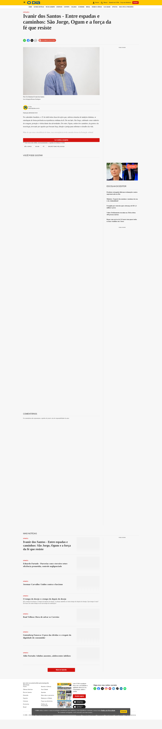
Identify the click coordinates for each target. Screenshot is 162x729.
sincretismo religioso (56, 146)
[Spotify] (124, 688)
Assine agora (79, 696)
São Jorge (28, 146)
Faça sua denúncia (125, 2)
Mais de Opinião (61, 670)
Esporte (66, 7)
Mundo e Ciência (97, 7)
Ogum (37, 146)
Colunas (73, 7)
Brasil (88, 7)
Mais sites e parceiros (47, 695)
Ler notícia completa (61, 140)
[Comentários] (35, 40)
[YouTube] (109, 688)
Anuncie (78, 715)
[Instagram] (106, 688)
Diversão (59, 7)
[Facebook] (98, 688)
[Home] (33, 4)
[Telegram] (113, 688)
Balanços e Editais (46, 698)
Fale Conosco (109, 715)
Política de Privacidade (44, 704)
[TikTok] (117, 688)
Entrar (97, 2)
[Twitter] (102, 688)
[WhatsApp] (94, 688)
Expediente (100, 715)
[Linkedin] (121, 688)
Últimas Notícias (39, 7)
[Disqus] (61, 444)
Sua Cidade (107, 7)
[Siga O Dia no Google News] (47, 40)
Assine (135, 2)
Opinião (26, 12)
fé (43, 146)
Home (30, 7)
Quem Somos (119, 715)
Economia (81, 7)
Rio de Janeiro (50, 7)
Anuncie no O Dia (114, 2)
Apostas (114, 7)
